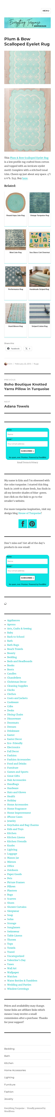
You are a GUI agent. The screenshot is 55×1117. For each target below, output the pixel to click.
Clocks (11, 689)
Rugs (36, 364)
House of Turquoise (29, 513)
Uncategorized (15, 956)
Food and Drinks (16, 763)
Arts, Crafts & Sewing (19, 628)
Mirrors (11, 861)
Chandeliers (14, 677)
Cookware (13, 702)
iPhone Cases (14, 816)
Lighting (12, 849)
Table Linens (14, 935)
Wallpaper (13, 972)
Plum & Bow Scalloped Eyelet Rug (29, 157)
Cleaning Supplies (17, 685)
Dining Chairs (15, 714)
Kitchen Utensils (17, 841)
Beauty (11, 653)
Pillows (11, 886)
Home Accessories (17, 804)
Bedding (12, 657)
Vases (10, 964)
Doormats (13, 722)
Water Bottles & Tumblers (22, 980)
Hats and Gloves (16, 792)
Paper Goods (14, 874)
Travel (11, 951)
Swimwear (13, 931)
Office (10, 866)
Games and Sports (17, 771)
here (25, 178)
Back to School (15, 636)
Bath (10, 640)
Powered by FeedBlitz (37, 457)
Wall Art (12, 968)
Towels (11, 947)
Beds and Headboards (19, 661)
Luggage (12, 853)
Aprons (11, 624)
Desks (10, 710)
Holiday (11, 800)
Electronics (13, 747)
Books (10, 665)
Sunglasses (13, 927)
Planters (12, 890)
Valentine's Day (16, 960)
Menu (46, 11)
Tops (10, 943)
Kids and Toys (15, 829)
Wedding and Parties (19, 984)
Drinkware (13, 730)
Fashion (12, 755)
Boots (10, 669)
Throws (11, 939)
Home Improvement (19, 812)
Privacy (34, 462)
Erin (10, 364)
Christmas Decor (16, 681)
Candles (11, 673)
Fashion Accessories (19, 759)
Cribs (10, 706)
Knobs (11, 845)
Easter (11, 735)
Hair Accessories (16, 780)
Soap (10, 915)
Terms (26, 462)
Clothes (11, 694)
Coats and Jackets (17, 698)
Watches (12, 976)
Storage (11, 923)
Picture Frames (16, 882)
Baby (10, 632)
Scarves (11, 898)
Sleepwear (13, 911)
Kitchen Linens (16, 837)
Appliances (13, 620)
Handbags (13, 784)
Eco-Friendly (14, 743)
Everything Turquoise (14, 1108)
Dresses (11, 726)
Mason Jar (13, 857)
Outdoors (12, 870)
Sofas (10, 919)
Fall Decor (13, 751)
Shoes (10, 902)
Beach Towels (15, 649)
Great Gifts (13, 775)
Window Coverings (18, 988)
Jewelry (11, 820)
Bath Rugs (13, 644)
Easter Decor (14, 739)
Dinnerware (14, 718)
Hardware (12, 788)
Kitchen (11, 833)
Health (11, 796)
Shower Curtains (16, 906)
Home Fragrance (17, 808)
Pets (9, 878)
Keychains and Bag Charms (23, 825)
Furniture (12, 767)
